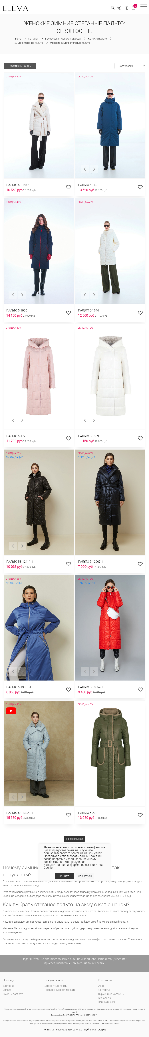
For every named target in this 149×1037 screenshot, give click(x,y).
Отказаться (85, 876)
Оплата (7, 989)
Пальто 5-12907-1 (90, 561)
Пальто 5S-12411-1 (19, 561)
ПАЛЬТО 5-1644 (88, 310)
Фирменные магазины (111, 994)
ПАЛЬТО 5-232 (87, 813)
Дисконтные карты (56, 985)
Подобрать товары (20, 65)
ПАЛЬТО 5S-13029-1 (19, 813)
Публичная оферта (95, 1029)
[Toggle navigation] (144, 7)
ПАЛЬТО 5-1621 (88, 185)
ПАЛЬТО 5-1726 (16, 436)
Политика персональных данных (62, 1029)
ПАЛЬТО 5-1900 (16, 310)
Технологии (105, 998)
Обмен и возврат (13, 994)
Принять (65, 876)
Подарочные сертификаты (60, 989)
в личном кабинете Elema (87, 959)
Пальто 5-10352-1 (90, 687)
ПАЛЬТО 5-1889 (88, 436)
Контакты (104, 989)
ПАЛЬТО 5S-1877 (17, 185)
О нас (101, 985)
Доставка (8, 985)
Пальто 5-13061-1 (18, 687)
